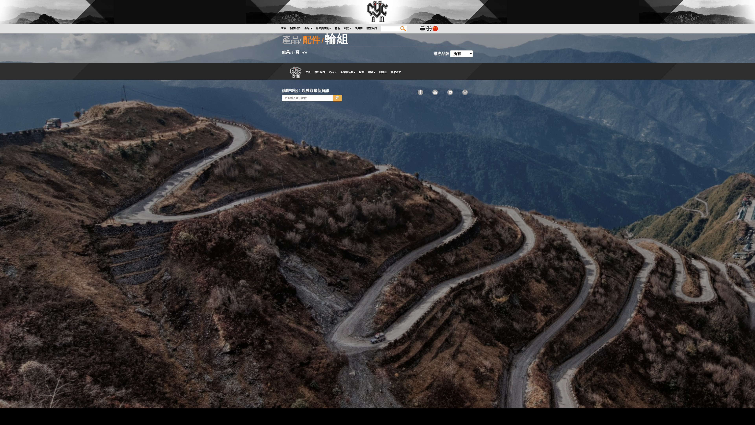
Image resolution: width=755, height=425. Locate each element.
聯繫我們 (371, 28)
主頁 (283, 28)
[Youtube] (435, 92)
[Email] (465, 92)
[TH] (423, 28)
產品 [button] (307, 28)
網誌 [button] (346, 28)
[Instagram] (450, 92)
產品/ (291, 41)
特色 (337, 28)
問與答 (359, 28)
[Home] (377, 11)
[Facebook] (421, 92)
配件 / (313, 41)
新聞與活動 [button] (322, 28)
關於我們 (295, 28)
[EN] (429, 28)
